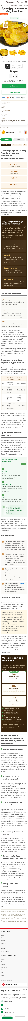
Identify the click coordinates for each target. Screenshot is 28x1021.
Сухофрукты (4, 961)
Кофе (2, 975)
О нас (2, 935)
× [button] (26, 989)
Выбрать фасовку (6, 144)
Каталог (3, 940)
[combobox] (24, 989)
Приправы (4, 967)
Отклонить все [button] (20, 1018)
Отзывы (19, 139)
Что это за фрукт (17, 144)
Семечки (3, 970)
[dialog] (14, 1004)
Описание (6, 139)
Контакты (4, 943)
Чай (2, 972)
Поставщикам (5, 951)
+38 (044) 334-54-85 (11, 984)
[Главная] (1, 5)
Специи (3, 964)
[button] (22, 80)
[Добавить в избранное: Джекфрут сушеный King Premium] (25, 25)
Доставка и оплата (6, 938)
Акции (3, 948)
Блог (2, 946)
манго (22, 583)
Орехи (3, 959)
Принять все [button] (7, 1018)
